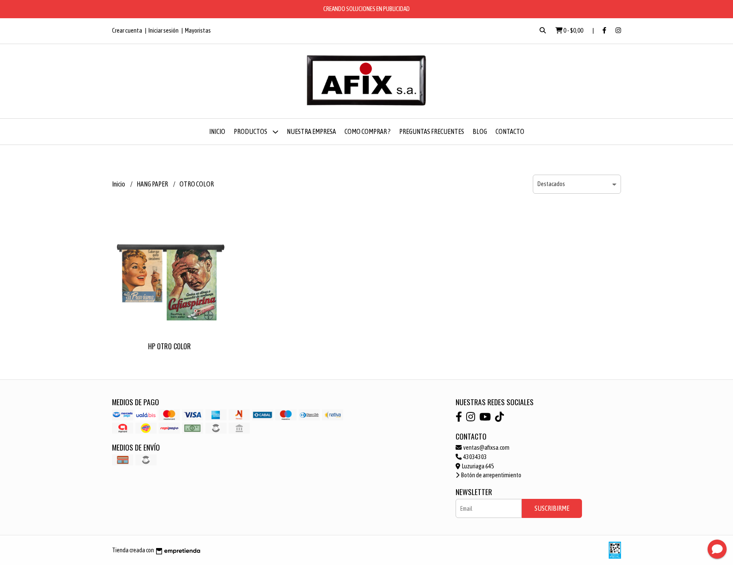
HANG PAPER (153, 184)
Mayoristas (198, 30)
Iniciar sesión (163, 30)
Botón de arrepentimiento (490, 475)
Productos (251, 131)
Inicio (217, 131)
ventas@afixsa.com (485, 447)
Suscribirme (551, 508)
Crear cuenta (127, 30)
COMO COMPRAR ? (367, 131)
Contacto (509, 131)
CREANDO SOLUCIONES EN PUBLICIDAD (366, 8)
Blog (480, 131)
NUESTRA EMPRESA (311, 131)
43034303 (474, 457)
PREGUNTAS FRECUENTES (431, 131)
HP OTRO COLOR (169, 346)
